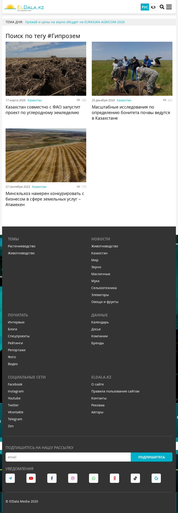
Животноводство (21, 253)
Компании (99, 336)
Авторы (97, 412)
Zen (11, 426)
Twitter (13, 405)
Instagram (16, 391)
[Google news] (156, 478)
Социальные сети (27, 377)
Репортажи (16, 350)
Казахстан (35, 100)
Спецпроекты (19, 336)
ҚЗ (153, 7)
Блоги (12, 329)
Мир (95, 260)
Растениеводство (21, 246)
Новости (100, 239)
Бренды (97, 343)
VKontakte (15, 412)
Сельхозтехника (104, 288)
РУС (145, 7)
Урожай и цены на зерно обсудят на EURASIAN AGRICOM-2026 (75, 22)
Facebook (15, 384)
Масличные (100, 274)
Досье (96, 329)
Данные (99, 315)
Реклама (98, 405)
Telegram (15, 419)
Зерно (96, 267)
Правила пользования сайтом (115, 391)
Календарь (100, 322)
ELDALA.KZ (101, 377)
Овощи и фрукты (104, 302)
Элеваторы (100, 295)
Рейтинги (15, 343)
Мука (95, 281)
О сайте (97, 384)
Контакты (99, 398)
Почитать (18, 315)
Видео (13, 364)
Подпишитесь (151, 457)
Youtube (14, 398)
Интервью (16, 322)
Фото (12, 357)
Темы (13, 239)
